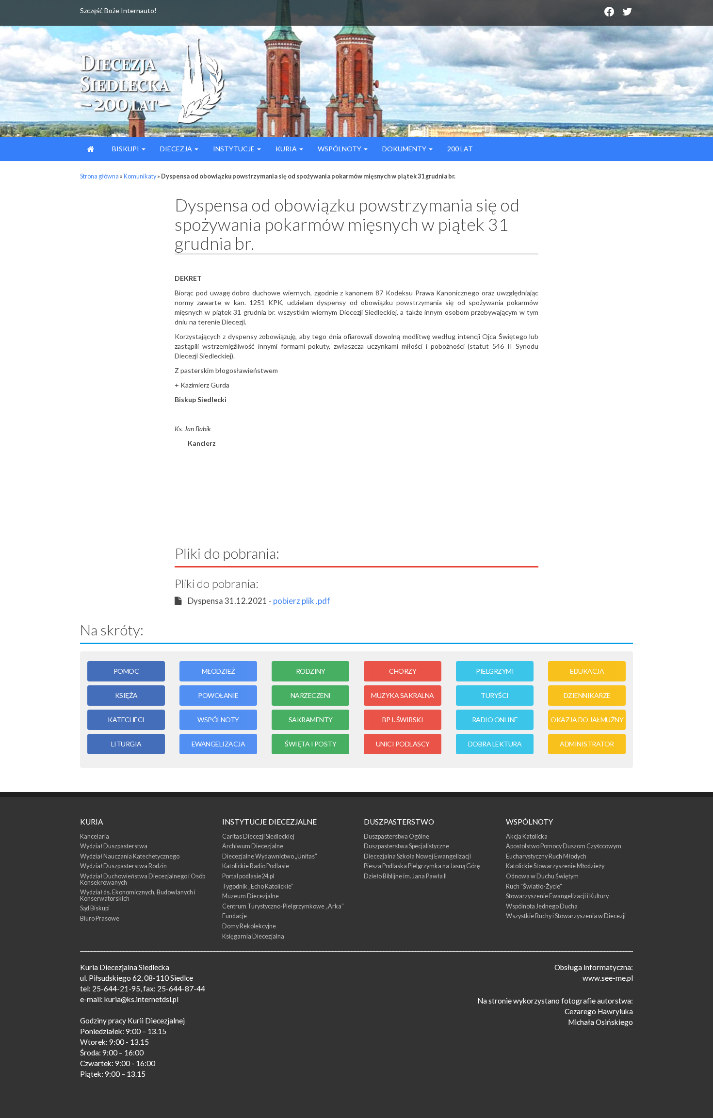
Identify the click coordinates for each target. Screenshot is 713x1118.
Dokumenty (405, 149)
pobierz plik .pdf (301, 601)
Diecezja (177, 149)
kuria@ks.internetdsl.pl (141, 999)
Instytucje (234, 149)
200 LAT (460, 149)
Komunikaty (140, 176)
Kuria (286, 149)
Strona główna (99, 176)
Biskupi (126, 149)
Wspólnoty (340, 149)
